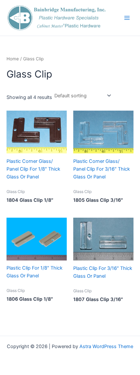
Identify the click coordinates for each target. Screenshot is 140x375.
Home (13, 58)
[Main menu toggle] (126, 17)
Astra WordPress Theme (106, 346)
